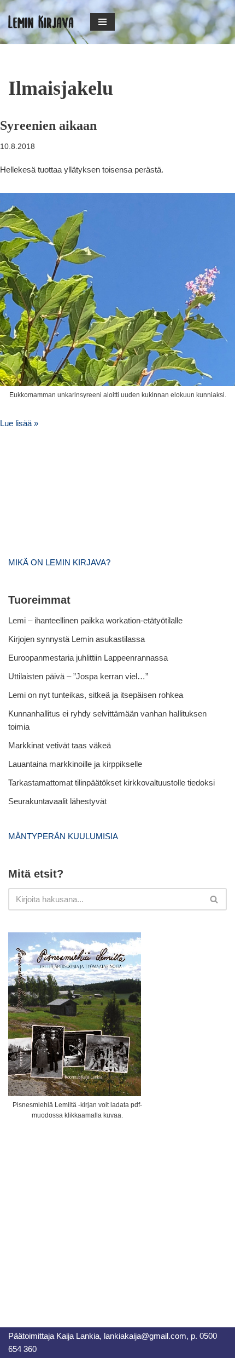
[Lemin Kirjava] (41, 22)
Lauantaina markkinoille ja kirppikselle (75, 764)
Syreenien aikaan (48, 125)
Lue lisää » (19, 423)
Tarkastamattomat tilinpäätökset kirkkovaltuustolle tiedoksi (111, 782)
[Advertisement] (90, 1211)
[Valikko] (102, 22)
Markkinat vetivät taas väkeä (59, 745)
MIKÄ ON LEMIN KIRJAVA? (59, 562)
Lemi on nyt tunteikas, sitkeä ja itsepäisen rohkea (95, 695)
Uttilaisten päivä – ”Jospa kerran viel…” (79, 676)
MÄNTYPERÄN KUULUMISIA (63, 836)
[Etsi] (214, 899)
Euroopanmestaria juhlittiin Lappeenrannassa (89, 657)
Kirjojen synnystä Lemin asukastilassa (76, 639)
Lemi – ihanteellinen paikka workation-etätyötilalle (95, 620)
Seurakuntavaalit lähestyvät (57, 801)
